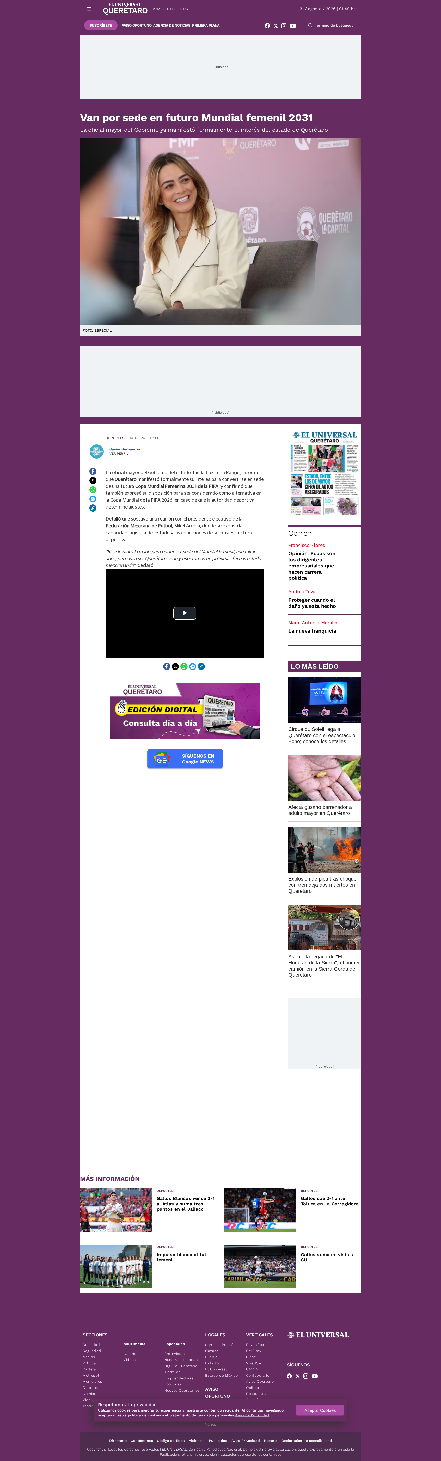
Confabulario (257, 1375)
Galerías (131, 1354)
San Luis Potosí (219, 1345)
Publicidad (218, 1441)
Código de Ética (171, 1441)
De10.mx (253, 1351)
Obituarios (255, 1387)
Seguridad (92, 1351)
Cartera (89, 1369)
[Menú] (89, 9)
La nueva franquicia (312, 631)
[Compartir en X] (92, 480)
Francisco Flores (306, 545)
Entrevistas (174, 1354)
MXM (156, 9)
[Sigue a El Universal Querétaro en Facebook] (269, 26)
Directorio (118, 1441)
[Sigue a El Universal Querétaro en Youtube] (294, 26)
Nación (89, 1357)
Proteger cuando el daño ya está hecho (312, 603)
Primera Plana (205, 25)
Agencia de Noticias (171, 25)
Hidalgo (212, 1363)
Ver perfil (118, 453)
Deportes (115, 438)
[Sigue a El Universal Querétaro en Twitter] (277, 26)
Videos (168, 9)
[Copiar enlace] (92, 508)
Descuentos (256, 1394)
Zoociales (173, 1384)
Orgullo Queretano (181, 1366)
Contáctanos (142, 1441)
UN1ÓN (252, 1369)
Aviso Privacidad (245, 1441)
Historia (270, 1441)
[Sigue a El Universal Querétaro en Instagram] (285, 26)
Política (89, 1363)
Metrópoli (91, 1375)
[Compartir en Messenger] (92, 498)
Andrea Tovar (302, 591)
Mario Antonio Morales (313, 622)
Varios (210, 1424)
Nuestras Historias (181, 1360)
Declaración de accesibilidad (306, 1441)
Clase (251, 1357)
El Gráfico (255, 1345)
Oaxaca (212, 1351)
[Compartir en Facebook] (92, 471)
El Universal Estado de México (221, 1372)
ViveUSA (253, 1363)
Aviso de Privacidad (252, 1415)
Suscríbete (101, 25)
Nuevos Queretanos (182, 1390)
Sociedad (91, 1345)
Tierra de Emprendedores (179, 1375)
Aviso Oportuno (136, 25)
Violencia (197, 1441)
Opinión (299, 533)
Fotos (182, 9)
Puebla (211, 1357)
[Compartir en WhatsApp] (92, 489)
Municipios (92, 1381)
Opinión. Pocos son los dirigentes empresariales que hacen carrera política (311, 565)
